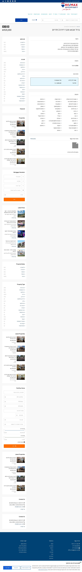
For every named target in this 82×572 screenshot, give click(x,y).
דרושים (50, 14)
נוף (43, 111)
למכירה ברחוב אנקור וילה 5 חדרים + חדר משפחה (10, 159)
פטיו (23, 89)
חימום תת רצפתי (72, 128)
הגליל (52, 550)
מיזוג (59, 113)
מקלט (58, 125)
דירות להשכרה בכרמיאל (11, 241)
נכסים (56, 14)
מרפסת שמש (40, 104)
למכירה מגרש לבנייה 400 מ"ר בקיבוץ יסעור (10, 140)
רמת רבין (51, 556)
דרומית (51, 548)
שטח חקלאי (21, 101)
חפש (21, 20)
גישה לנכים (73, 118)
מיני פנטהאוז (21, 85)
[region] (41, 566)
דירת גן (22, 71)
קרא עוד (14, 217)
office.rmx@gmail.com (73, 550)
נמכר (23, 51)
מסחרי (22, 49)
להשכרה (22, 42)
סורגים (42, 113)
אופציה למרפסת (72, 104)
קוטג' (23, 94)
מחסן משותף (57, 106)
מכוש (52, 543)
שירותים (42, 125)
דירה (23, 69)
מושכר (22, 47)
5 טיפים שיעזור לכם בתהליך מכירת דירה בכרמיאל (10, 221)
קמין (43, 121)
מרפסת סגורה (40, 101)
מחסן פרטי (57, 109)
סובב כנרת (21, 550)
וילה (23, 76)
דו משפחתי (21, 65)
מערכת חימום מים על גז (54, 121)
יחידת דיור (58, 101)
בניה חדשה (73, 109)
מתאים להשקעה (40, 109)
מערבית (51, 552)
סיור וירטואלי (41, 116)
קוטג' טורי (22, 98)
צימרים (42, 118)
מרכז (52, 554)
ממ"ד (58, 116)
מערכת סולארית (56, 123)
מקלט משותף (57, 128)
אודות (68, 14)
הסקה (75, 123)
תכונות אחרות (21, 442)
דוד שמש (74, 121)
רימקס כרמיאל (74, 14)
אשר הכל (7, 567)
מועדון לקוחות (37, 14)
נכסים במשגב (23, 543)
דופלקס (22, 67)
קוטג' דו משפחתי (20, 96)
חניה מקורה (57, 99)
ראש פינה (21, 552)
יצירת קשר (30, 14)
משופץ (42, 106)
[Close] (80, 562)
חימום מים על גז (72, 125)
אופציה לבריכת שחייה (71, 99)
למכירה (22, 44)
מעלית (58, 118)
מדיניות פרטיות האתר (42, 569)
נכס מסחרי (21, 87)
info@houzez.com (19, 506)
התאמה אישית (25, 567)
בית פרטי (22, 62)
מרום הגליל (20, 548)
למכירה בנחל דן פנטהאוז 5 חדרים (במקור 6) (10, 131)
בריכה (75, 111)
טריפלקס (22, 78)
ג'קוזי (75, 113)
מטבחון (58, 111)
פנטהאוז (22, 92)
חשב (14, 199)
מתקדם (33, 20)
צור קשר (23, 509)
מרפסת (42, 99)
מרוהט (58, 130)
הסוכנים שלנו (63, 14)
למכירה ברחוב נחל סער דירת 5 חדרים (11, 122)
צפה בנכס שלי (33, 138)
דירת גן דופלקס (21, 74)
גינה (75, 116)
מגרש (23, 83)
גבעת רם (51, 546)
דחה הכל (16, 567)
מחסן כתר (57, 104)
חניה (75, 130)
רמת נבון (51, 558)
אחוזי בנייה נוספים (72, 106)
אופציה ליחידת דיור (72, 101)
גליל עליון (21, 546)
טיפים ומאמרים (44, 14)
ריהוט (42, 123)
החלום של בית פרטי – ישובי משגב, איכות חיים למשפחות (10, 211)
